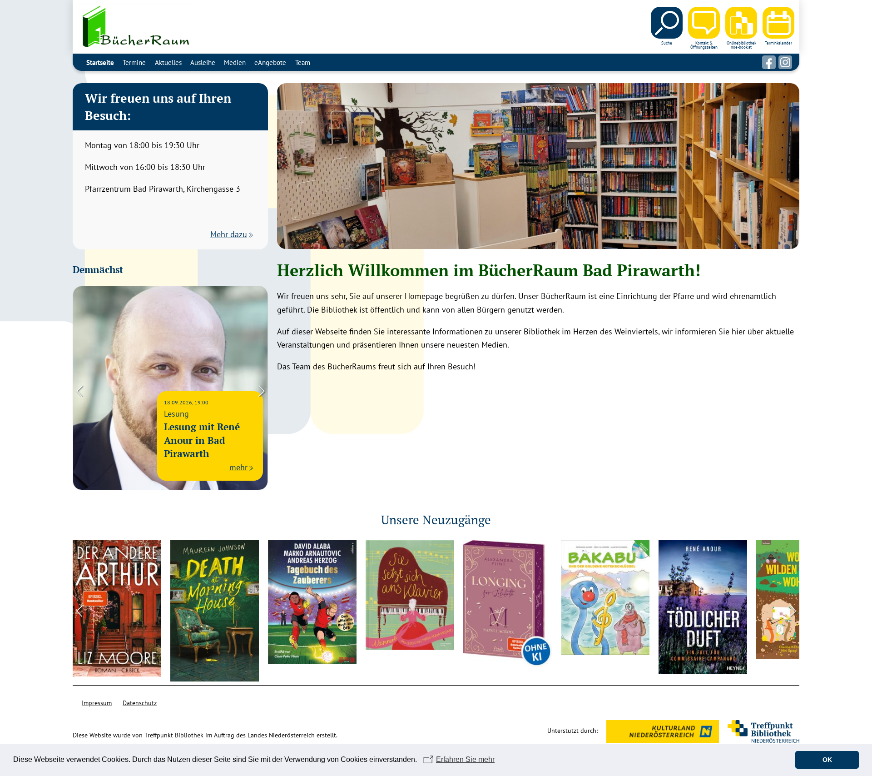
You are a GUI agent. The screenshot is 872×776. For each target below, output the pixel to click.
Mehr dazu (228, 234)
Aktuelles (168, 62)
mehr (238, 467)
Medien (235, 62)
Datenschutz (140, 703)
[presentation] (79, 390)
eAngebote (270, 62)
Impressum (97, 703)
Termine (134, 62)
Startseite (100, 62)
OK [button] (827, 759)
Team (302, 62)
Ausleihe (202, 62)
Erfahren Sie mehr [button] (465, 759)
